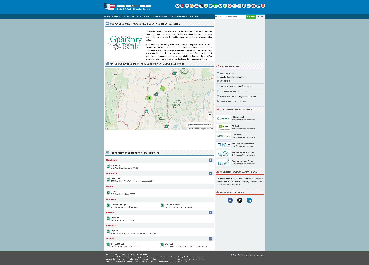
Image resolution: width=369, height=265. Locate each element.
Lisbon (114, 191)
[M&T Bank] (239, 7)
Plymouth (115, 231)
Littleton (111, 199)
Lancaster (115, 178)
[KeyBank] (234, 7)
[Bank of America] (187, 7)
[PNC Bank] (192, 7)
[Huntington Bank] (225, 7)
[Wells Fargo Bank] (182, 7)
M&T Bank (236, 135)
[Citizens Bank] (220, 7)
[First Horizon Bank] (258, 7)
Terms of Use (125, 255)
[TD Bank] (215, 7)
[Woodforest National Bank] (244, 7)
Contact (146, 255)
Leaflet (190, 129)
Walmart (169, 244)
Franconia (115, 165)
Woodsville (112, 239)
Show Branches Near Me (200, 125)
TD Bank (235, 126)
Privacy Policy (136, 255)
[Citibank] (249, 7)
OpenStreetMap (207, 129)
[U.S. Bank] (196, 7)
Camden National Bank (242, 161)
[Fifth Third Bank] (211, 7)
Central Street (117, 244)
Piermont (115, 218)
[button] (165, 125)
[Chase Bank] (177, 7)
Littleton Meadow (173, 205)
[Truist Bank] (201, 7)
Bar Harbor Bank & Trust (243, 152)
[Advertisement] (159, 140)
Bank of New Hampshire (243, 144)
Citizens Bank (238, 117)
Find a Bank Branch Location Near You (248, 255)
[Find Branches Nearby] (263, 7)
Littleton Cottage (118, 205)
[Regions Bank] (206, 7)
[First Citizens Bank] (253, 7)
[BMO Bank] (230, 7)
